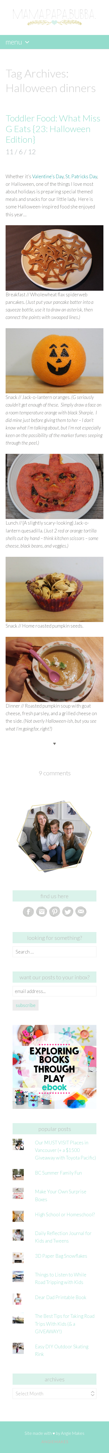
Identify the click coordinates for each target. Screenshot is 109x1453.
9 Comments (55, 773)
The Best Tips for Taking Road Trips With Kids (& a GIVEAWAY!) (64, 1323)
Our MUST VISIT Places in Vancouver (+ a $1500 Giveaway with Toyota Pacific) (65, 1150)
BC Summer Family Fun (58, 1173)
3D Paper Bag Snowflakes (61, 1256)
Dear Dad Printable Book (60, 1297)
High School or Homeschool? (65, 1214)
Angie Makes (72, 1433)
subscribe (25, 1005)
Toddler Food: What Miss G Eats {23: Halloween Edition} (53, 128)
